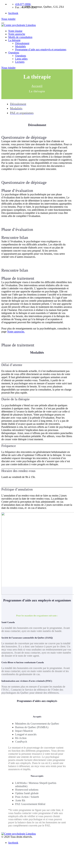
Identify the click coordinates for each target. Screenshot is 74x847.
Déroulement (22, 43)
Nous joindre (8, 18)
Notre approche (16, 34)
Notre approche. (16, 331)
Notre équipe (15, 30)
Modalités (20, 46)
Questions (13, 52)
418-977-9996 (23, 4)
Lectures (19, 61)
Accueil (37, 86)
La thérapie (14, 40)
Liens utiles (21, 58)
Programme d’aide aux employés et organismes (40, 49)
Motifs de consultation (20, 37)
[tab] (37, 365)
